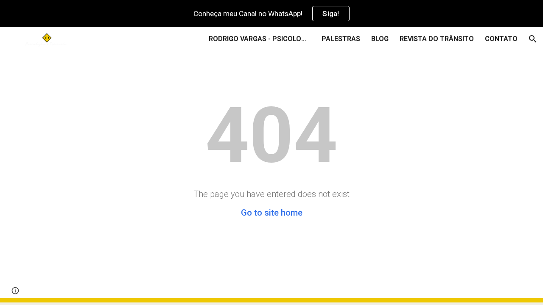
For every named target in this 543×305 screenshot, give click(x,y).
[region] (271, 13)
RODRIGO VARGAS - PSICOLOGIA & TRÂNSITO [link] (260, 39)
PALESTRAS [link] (341, 39)
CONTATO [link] (501, 39)
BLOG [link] (380, 39)
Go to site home (271, 213)
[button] (533, 39)
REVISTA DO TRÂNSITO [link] (437, 39)
